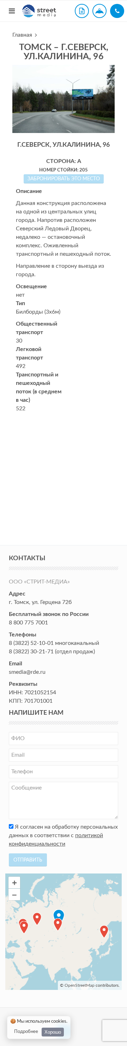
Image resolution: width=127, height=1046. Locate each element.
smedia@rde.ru (27, 672)
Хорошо (52, 1032)
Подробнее (26, 1031)
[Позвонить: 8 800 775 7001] (117, 11)
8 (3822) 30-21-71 (31, 651)
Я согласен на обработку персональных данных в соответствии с (63, 835)
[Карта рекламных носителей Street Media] (99, 11)
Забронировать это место (64, 178)
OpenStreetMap (80, 985)
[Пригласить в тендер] (82, 11)
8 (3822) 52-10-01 (31, 643)
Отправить (27, 860)
